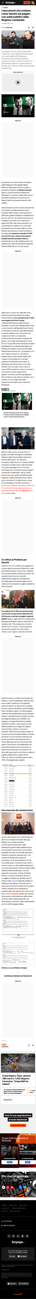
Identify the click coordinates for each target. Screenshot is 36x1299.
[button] (33, 27)
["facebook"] (20, 1187)
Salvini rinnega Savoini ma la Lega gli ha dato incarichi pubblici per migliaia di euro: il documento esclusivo (16, 415)
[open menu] (2, 2)
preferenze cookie (15, 1211)
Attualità (4, 1040)
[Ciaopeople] (18, 1294)
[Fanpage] (18, 1242)
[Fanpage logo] (11, 2)
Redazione (4, 1211)
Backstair (9, 27)
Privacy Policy (23, 1205)
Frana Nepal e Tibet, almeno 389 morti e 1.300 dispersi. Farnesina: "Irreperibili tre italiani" (16, 1079)
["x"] (16, 1187)
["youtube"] (12, 1187)
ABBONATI (27, 2)
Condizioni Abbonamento (19, 1208)
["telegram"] (24, 1187)
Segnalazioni (13, 1205)
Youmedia (4, 1205)
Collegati (5, 7)
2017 (23, 891)
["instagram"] (7, 1187)
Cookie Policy (5, 1208)
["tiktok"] (3, 1187)
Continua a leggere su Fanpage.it (18, 976)
